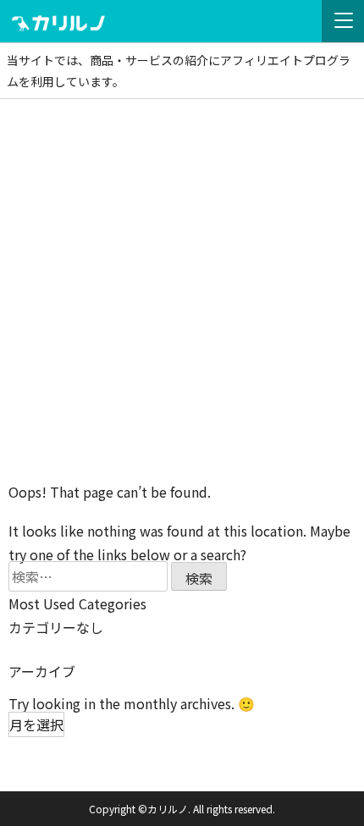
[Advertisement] (182, 289)
